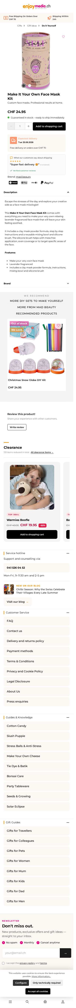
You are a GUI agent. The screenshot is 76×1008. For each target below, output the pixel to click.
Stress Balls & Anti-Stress (24, 746)
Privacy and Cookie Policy (25, 671)
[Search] (27, 1002)
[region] (36, 60)
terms (43, 963)
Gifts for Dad (15, 891)
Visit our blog (16, 601)
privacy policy (27, 963)
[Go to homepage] (36, 6)
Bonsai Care (15, 776)
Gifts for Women (18, 861)
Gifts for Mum (16, 871)
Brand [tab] (7, 283)
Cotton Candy (16, 726)
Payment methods (20, 651)
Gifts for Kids (16, 881)
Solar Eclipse (16, 806)
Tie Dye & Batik (17, 766)
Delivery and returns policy (25, 641)
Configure (21, 982)
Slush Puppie (16, 736)
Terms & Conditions (20, 661)
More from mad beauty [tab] (36, 307)
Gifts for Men (16, 901)
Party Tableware (18, 786)
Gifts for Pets (16, 851)
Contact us (14, 631)
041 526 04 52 (16, 567)
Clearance (13, 447)
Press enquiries (17, 701)
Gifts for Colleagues (20, 840)
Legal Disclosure (18, 681)
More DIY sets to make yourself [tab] (36, 301)
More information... (41, 976)
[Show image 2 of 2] (29, 85)
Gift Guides (13, 822)
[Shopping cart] (45, 1002)
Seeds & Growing (18, 796)
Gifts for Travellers (19, 830)
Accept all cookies (38, 991)
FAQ (10, 621)
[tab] (37, 192)
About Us (13, 691)
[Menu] (10, 1002)
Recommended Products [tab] (36, 313)
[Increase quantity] (28, 126)
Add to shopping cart (49, 126)
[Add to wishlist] (63, 36)
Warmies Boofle (18, 520)
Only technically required (47, 982)
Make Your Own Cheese (23, 756)
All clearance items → (42, 452)
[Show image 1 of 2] (23, 85)
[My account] (62, 1002)
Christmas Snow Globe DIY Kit (27, 380)
